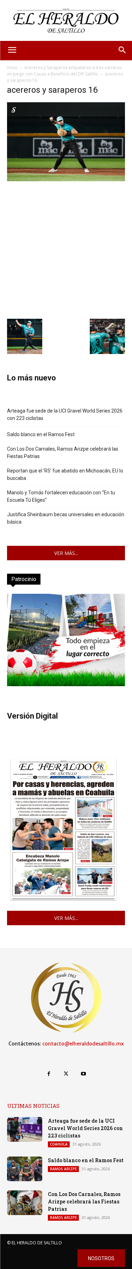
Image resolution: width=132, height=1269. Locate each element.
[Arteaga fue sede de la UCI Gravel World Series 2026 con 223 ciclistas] (24, 1129)
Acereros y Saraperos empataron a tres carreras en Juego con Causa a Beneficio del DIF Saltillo (64, 71)
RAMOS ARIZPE (63, 1168)
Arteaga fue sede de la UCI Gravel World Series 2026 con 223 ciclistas (64, 414)
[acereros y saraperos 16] (66, 179)
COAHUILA (59, 1144)
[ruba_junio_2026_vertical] (66, 684)
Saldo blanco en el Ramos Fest (41, 434)
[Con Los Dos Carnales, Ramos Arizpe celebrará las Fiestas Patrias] (24, 1202)
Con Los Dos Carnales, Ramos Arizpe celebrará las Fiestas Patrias (62, 452)
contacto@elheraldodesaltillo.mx (83, 1044)
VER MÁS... (66, 553)
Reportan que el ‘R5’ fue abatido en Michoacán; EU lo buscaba (65, 474)
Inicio (12, 68)
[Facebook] (49, 1074)
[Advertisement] (66, 249)
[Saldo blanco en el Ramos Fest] (24, 1169)
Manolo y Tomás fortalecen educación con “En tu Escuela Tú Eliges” (61, 496)
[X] (66, 1074)
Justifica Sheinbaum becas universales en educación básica (65, 518)
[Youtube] (83, 1074)
